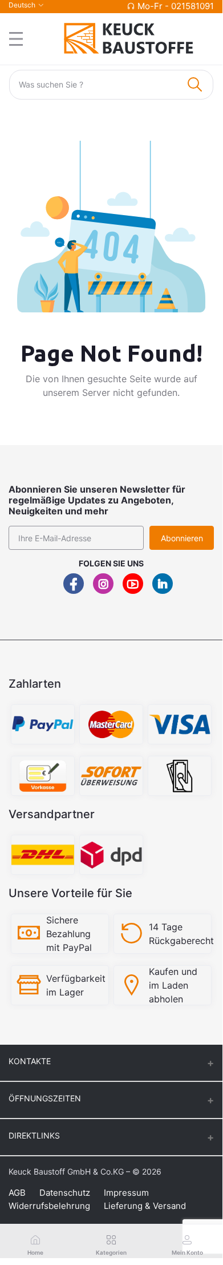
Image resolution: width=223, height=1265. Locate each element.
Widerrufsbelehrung (49, 1205)
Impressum (126, 1192)
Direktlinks (34, 1135)
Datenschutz (64, 1192)
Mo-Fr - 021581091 (175, 6)
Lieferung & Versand (145, 1205)
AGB (17, 1192)
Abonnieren (182, 538)
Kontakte (30, 1061)
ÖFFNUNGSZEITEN (45, 1098)
